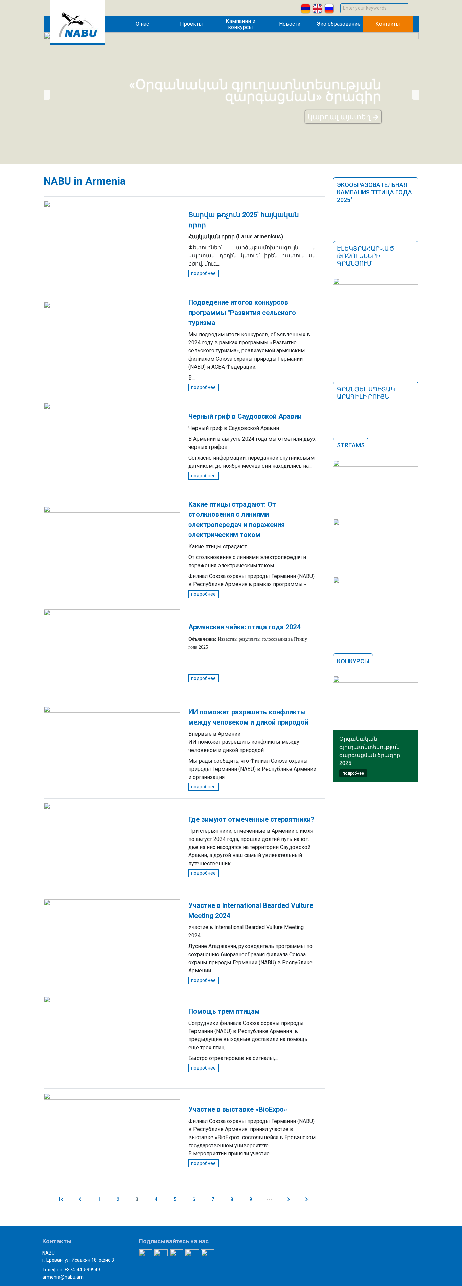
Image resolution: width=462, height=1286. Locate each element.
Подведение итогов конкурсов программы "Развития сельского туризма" (242, 312)
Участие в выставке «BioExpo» (237, 1109)
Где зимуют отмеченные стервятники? (251, 819)
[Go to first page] (61, 1199)
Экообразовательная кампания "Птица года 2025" (374, 192)
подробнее (203, 273)
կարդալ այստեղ (339, 117)
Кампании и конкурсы (240, 24)
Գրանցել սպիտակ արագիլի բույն (366, 393)
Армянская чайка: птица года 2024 (244, 627)
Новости (289, 24)
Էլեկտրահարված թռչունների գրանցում (365, 256)
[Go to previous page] (80, 1199)
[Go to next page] (288, 1199)
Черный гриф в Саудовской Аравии (245, 416)
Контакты (387, 24)
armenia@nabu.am (63, 1277)
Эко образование (339, 24)
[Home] (77, 43)
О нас (142, 24)
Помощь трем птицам (224, 1011)
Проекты (191, 24)
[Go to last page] (307, 1199)
